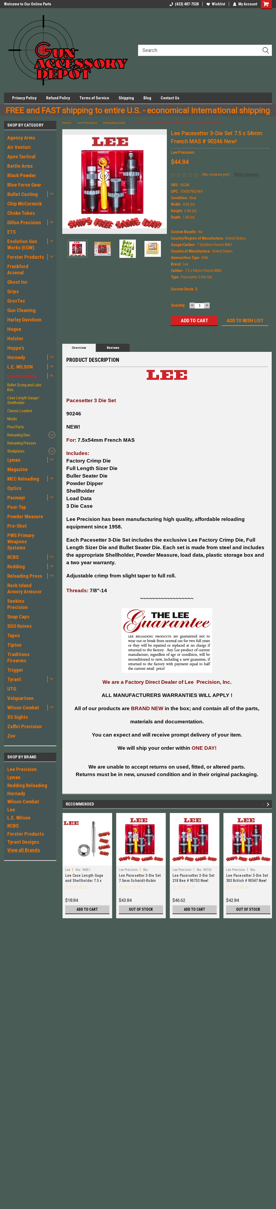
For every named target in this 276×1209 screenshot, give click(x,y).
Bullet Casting (22, 194)
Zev (11, 736)
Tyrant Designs (23, 842)
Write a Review (246, 174)
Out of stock (141, 909)
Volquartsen (20, 698)
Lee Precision (22, 376)
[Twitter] (205, 335)
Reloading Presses (21, 443)
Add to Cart (87, 909)
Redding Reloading (27, 785)
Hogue (14, 329)
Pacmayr (16, 498)
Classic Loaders (19, 410)
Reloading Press (24, 576)
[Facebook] (174, 335)
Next (161, 181)
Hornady (16, 357)
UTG (11, 689)
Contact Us (170, 98)
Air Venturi (19, 147)
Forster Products (25, 257)
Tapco (13, 635)
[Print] (194, 335)
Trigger (15, 670)
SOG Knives (19, 626)
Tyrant (14, 679)
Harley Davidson (24, 320)
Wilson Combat (23, 708)
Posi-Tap (16, 507)
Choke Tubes (21, 213)
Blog (147, 98)
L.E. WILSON (20, 367)
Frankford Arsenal (17, 269)
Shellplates (16, 451)
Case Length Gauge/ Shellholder (23, 400)
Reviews (113, 348)
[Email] (184, 335)
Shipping (126, 98)
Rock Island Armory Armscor (24, 588)
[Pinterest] (215, 335)
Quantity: (178, 305)
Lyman (13, 460)
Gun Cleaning (21, 310)
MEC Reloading (23, 479)
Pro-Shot (17, 526)
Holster (15, 338)
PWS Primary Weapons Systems (20, 541)
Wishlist (218, 4)
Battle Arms (20, 166)
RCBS (13, 557)
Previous (67, 181)
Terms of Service (94, 98)
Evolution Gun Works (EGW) (22, 244)
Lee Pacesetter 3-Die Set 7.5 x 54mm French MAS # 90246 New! (176, 123)
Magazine (17, 469)
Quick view (87, 861)
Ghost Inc (17, 282)
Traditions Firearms (18, 657)
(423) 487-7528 (187, 4)
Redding (16, 566)
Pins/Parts (15, 427)
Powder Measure (25, 516)
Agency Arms (21, 138)
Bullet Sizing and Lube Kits (24, 387)
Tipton (14, 645)
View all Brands (23, 850)
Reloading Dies (18, 435)
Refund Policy (58, 98)
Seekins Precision (17, 604)
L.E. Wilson (18, 818)
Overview (79, 348)
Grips (13, 291)
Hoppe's (15, 348)
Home (66, 123)
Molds (12, 418)
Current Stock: (184, 289)
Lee (11, 810)
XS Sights (17, 717)
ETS (11, 232)
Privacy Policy (24, 98)
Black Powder (21, 175)
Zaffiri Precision (24, 726)
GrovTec (16, 301)
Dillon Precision (24, 222)
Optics (14, 488)
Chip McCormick (24, 204)
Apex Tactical (21, 156)
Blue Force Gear (24, 185)
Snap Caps (18, 617)
